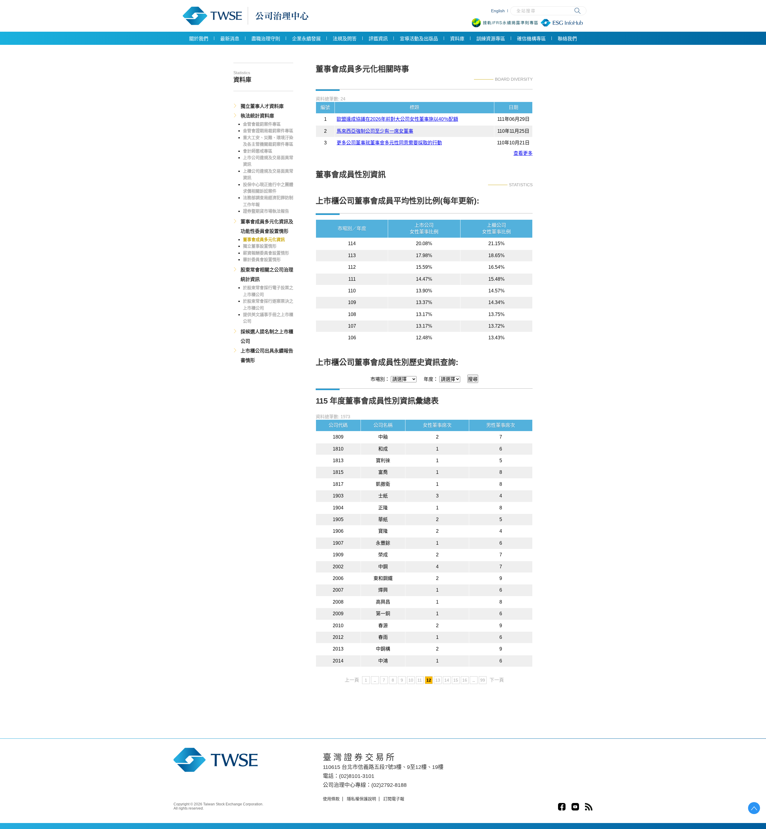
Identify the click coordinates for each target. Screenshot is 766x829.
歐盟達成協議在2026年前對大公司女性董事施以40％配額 (397, 119)
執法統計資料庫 (257, 115)
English (498, 10)
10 (410, 680)
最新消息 (229, 38)
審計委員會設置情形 (262, 259)
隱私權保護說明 (361, 798)
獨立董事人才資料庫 (262, 106)
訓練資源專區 (490, 38)
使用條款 (331, 798)
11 (419, 680)
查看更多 (523, 153)
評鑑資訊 (378, 38)
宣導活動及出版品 (419, 38)
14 (446, 680)
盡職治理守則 (265, 38)
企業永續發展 (306, 38)
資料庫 (457, 38)
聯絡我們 (567, 38)
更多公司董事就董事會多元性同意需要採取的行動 (389, 142)
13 (437, 680)
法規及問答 (345, 38)
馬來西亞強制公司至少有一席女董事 (375, 131)
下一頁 (497, 680)
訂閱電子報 (393, 798)
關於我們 (198, 38)
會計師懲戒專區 (257, 151)
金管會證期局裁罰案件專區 (268, 130)
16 (464, 680)
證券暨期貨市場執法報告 (266, 211)
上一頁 (352, 680)
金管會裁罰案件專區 (262, 124)
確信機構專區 (531, 38)
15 (455, 680)
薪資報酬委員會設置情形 (266, 253)
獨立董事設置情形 (259, 246)
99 (482, 680)
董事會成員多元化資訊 (264, 239)
